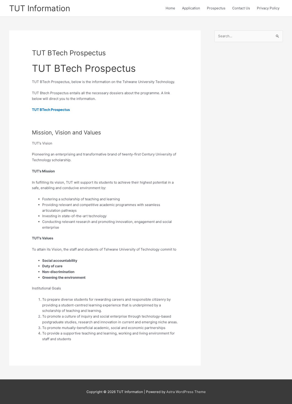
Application (191, 8)
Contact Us (241, 8)
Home (170, 8)
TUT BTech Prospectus (51, 109)
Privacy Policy (268, 8)
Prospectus (216, 8)
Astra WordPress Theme (186, 392)
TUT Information (39, 8)
